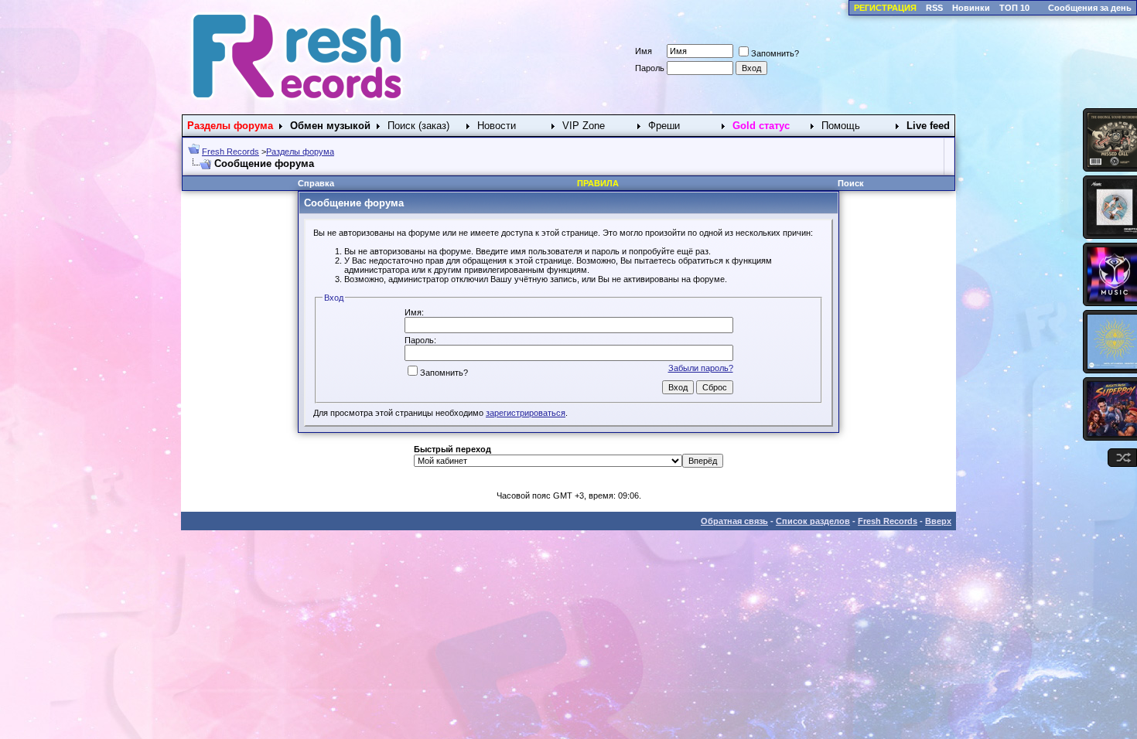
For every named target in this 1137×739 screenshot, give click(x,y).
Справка (316, 183)
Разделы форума (300, 151)
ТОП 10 (1014, 7)
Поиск (851, 183)
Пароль (649, 68)
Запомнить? (775, 53)
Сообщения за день (1090, 7)
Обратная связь (734, 521)
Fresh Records (230, 151)
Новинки (971, 7)
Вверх (938, 521)
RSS (934, 7)
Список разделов (813, 521)
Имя (643, 51)
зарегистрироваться (525, 412)
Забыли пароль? (700, 368)
